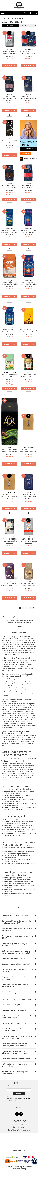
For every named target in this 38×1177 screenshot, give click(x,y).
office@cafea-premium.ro (20, 1130)
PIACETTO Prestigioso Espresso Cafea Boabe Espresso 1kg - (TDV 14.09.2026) (9, 52)
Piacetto (9, 49)
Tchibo (28, 328)
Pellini (9, 139)
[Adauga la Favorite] (9, 70)
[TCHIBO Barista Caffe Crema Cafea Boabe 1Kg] (28, 571)
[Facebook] (17, 1114)
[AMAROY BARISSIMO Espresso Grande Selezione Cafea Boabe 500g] (9, 526)
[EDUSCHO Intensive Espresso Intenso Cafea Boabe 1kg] (9, 571)
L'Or (9, 448)
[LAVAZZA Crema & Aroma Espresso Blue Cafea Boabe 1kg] (28, 481)
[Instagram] (21, 1114)
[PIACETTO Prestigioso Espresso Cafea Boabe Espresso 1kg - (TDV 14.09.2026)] (9, 39)
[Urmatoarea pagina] (33, 608)
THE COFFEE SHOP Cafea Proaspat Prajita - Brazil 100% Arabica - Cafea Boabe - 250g (9, 495)
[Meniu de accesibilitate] (34, 1161)
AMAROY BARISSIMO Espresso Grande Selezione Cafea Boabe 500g (9, 540)
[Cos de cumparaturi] (30, 13)
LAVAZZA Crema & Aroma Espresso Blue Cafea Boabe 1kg (28, 495)
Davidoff (9, 94)
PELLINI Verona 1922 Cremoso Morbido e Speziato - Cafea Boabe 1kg (9, 142)
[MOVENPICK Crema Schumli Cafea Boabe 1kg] (28, 266)
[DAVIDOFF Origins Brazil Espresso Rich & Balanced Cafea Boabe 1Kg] (28, 83)
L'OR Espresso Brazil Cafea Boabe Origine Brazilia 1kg (9, 451)
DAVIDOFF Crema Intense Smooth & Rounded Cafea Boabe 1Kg (9, 97)
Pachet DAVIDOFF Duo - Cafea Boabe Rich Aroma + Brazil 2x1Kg (28, 52)
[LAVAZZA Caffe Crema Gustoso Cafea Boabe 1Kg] (9, 266)
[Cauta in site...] (35, 13)
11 (30, 608)
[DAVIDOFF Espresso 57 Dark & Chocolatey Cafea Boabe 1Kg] (9, 172)
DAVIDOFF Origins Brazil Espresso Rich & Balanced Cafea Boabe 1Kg (28, 97)
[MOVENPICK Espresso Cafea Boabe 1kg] (28, 217)
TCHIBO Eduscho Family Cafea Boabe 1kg (28, 331)
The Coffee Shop (28, 448)
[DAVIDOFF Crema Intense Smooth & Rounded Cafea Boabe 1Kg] (9, 83)
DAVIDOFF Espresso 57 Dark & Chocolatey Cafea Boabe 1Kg (9, 186)
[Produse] (3, 13)
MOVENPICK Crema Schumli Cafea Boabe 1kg (28, 283)
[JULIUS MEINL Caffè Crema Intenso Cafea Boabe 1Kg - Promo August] (28, 526)
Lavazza (9, 280)
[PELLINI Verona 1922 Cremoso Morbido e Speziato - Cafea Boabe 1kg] (9, 128)
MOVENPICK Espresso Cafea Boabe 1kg (28, 231)
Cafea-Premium (28, 49)
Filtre (11, 26)
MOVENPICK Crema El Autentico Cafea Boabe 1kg (9, 231)
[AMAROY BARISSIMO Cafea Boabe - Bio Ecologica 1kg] (9, 361)
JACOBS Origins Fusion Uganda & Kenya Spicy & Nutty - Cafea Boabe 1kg (29, 376)
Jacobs (28, 372)
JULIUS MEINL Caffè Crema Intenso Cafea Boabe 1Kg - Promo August (28, 540)
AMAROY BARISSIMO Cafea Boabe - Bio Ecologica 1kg (9, 376)
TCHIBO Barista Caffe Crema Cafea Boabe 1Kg (28, 585)
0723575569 (20, 1127)
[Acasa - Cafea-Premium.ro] (19, 5)
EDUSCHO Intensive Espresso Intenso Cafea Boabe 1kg (9, 585)
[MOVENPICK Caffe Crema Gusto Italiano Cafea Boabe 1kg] (9, 316)
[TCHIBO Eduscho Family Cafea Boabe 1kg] (28, 315)
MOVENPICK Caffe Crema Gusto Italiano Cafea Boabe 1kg (9, 331)
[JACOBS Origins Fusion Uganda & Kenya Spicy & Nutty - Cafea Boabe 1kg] (28, 361)
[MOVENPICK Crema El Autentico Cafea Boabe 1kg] (9, 217)
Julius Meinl (28, 537)
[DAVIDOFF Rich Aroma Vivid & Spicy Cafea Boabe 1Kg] (28, 172)
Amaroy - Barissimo (9, 372)
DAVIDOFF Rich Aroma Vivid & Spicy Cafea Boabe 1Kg (28, 186)
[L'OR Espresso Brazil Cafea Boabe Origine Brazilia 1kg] (9, 422)
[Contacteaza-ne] (25, 13)
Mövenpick (9, 228)
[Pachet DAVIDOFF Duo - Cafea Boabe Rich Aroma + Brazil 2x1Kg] (28, 39)
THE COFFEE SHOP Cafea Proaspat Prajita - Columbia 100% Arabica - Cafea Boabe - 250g (28, 451)
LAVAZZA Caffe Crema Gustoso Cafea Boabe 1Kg (9, 283)
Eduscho (9, 581)
